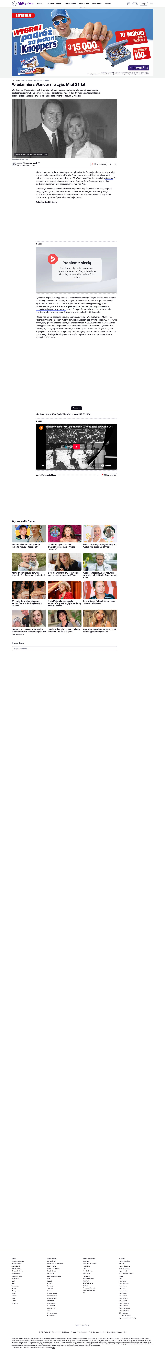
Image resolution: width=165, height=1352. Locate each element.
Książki (49, 1281)
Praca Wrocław (123, 1291)
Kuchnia (49, 1283)
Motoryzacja (15, 1291)
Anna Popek (86, 1273)
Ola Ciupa (86, 1261)
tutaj (53, 1347)
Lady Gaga (50, 1273)
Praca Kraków (123, 1286)
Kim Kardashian (88, 1271)
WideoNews (97, 4)
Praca (13, 1298)
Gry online (15, 1303)
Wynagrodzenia (52, 1313)
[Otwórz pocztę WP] (129, 3)
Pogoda (14, 1301)
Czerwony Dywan (54, 4)
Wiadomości (15, 1278)
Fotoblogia (50, 1301)
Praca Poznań (123, 1293)
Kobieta (14, 1293)
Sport (13, 1281)
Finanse (14, 1288)
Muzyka (40, 4)
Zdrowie (14, 1296)
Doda (84, 1268)
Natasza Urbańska (124, 1268)
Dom (48, 1278)
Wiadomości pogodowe (90, 1288)
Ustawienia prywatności (116, 1332)
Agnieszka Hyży (16, 1273)
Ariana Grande (16, 1266)
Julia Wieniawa (16, 1263)
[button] (135, 3)
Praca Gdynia (123, 1301)
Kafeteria (50, 1291)
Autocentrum (51, 1303)
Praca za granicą (124, 1310)
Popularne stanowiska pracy (127, 1318)
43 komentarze (100, 164)
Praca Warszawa (124, 1283)
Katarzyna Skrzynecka (89, 1263)
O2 (84, 1293)
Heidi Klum (86, 1266)
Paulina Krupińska (124, 1261)
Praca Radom (123, 1296)
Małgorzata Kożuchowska (55, 1263)
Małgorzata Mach (30, 163)
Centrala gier (51, 1308)
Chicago (109, 178)
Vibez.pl (85, 1285)
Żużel (49, 1310)
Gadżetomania (51, 1298)
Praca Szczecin (123, 1298)
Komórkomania (52, 1296)
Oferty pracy (122, 1281)
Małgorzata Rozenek (53, 1268)
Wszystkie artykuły (88, 1278)
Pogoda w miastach (89, 1290)
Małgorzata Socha (17, 1271)
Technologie (15, 1286)
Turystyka (50, 1288)
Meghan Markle (16, 1268)
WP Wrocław (51, 1305)
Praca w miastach (124, 1308)
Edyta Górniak (51, 1261)
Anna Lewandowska (18, 1261)
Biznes (13, 1283)
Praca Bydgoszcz (124, 1303)
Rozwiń (75, 408)
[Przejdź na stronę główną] (14, 5)
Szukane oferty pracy (125, 1315)
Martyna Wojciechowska (126, 1273)
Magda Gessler (51, 1271)
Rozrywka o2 (51, 1315)
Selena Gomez (51, 1266)
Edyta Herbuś (123, 1271)
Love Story (84, 4)
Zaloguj (143, 4)
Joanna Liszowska (124, 1266)
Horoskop (50, 1286)
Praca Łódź (122, 1288)
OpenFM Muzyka (88, 1283)
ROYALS (108, 4)
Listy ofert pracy (123, 1313)
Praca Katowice (123, 1305)
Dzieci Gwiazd (70, 4)
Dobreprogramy (52, 1293)
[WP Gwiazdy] (27, 4)
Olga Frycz (122, 1263)
